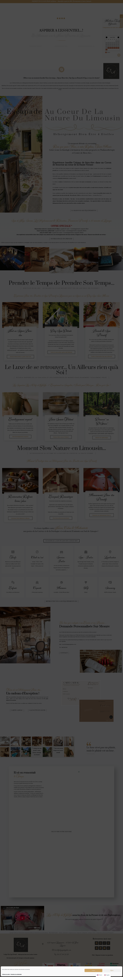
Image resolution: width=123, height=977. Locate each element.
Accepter (93, 970)
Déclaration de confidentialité (16, 974)
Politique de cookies (6, 974)
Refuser (112, 970)
